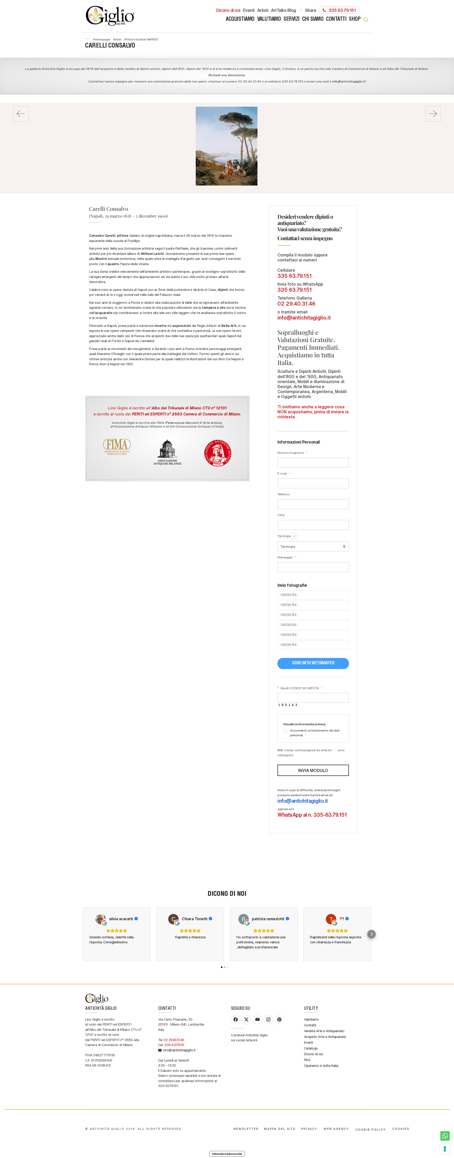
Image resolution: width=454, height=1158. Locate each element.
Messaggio (285, 557)
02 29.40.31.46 (296, 303)
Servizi (291, 19)
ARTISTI (117, 39)
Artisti (263, 10)
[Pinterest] (279, 1019)
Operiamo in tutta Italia (321, 1065)
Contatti (336, 19)
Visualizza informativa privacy (304, 724)
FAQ (307, 1059)
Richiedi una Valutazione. (227, 75)
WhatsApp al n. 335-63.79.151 (312, 814)
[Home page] (110, 16)
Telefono (283, 494)
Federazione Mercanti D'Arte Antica (193, 422)
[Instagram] (268, 1019)
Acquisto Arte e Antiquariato (325, 1036)
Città (281, 515)
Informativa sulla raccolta (227, 1153)
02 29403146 (174, 1039)
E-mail (282, 473)
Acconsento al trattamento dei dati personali (314, 732)
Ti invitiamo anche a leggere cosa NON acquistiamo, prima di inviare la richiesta (313, 411)
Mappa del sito (280, 1129)
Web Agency (336, 1129)
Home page (101, 39)
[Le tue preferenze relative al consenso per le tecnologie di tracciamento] (445, 1149)
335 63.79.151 (294, 275)
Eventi (249, 10)
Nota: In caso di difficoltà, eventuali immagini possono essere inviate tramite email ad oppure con (312, 803)
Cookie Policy (370, 1129)
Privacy (309, 1129)
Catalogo (311, 1048)
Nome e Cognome (290, 452)
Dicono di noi (228, 10)
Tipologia (284, 536)
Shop (354, 19)
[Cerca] (366, 20)
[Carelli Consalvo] (226, 146)
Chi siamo (313, 19)
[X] (246, 1019)
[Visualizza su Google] (100, 919)
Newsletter (246, 1129)
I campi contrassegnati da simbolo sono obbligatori (311, 752)
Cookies (400, 1129)
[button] (82, 934)
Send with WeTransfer (313, 663)
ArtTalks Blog (283, 10)
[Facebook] (235, 1019)
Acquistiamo (240, 19)
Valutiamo (269, 19)
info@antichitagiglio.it (348, 81)
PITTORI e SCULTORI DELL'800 (141, 39)
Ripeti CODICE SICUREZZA (300, 688)
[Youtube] (257, 1019)
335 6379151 (174, 1044)
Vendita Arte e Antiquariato (324, 1030)
